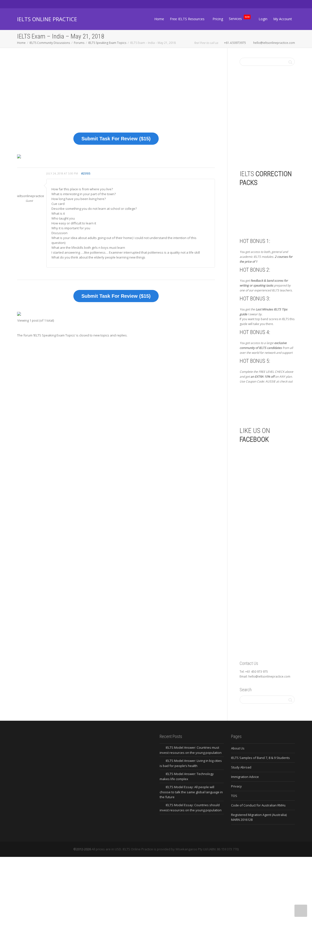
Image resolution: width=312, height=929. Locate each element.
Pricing (218, 19)
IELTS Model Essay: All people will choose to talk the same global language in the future (191, 792)
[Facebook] (30, 4)
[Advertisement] (116, 94)
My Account (282, 19)
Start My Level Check (275, 140)
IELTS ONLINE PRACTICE (47, 19)
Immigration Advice (245, 777)
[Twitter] (21, 4)
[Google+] (38, 4)
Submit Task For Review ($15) (116, 138)
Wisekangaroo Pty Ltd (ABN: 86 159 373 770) (207, 849)
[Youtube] (46, 4)
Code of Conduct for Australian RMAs (258, 805)
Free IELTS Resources (187, 19)
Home (159, 19)
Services (239, 18)
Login (263, 19)
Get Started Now (265, 404)
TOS (234, 796)
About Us (237, 748)
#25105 (85, 173)
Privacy (236, 786)
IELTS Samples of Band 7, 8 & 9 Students (260, 758)
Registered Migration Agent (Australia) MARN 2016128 (259, 817)
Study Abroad (241, 767)
